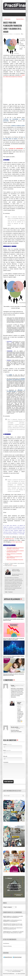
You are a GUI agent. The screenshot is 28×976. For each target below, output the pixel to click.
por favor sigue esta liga (16, 541)
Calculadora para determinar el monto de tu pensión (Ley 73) (12, 928)
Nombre (7, 744)
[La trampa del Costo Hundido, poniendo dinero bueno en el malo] (14, 618)
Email (7, 750)
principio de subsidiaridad (16, 148)
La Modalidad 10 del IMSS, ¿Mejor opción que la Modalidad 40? (13, 917)
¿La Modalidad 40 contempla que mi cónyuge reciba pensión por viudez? (13, 932)
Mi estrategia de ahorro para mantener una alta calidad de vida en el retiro (12, 924)
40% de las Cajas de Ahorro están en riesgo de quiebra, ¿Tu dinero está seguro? (13, 639)
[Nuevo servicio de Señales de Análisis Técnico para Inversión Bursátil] (14, 655)
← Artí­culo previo (6, 19)
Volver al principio (21, 973)
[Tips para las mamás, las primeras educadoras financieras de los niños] (14, 672)
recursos (10, 564)
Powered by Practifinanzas (8, 973)
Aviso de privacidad (16, 971)
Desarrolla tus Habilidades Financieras (15, 559)
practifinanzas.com (9, 538)
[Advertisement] (14, 91)
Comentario (5, 762)
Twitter (6, 592)
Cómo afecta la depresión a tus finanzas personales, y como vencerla (15, 548)
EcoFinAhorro (6, 943)
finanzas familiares (13, 563)
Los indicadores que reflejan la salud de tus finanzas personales (15, 551)
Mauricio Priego (15, 575)
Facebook (10, 592)
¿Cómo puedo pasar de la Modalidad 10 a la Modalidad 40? (12, 921)
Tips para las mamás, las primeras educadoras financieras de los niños (13, 674)
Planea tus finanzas (7, 946)
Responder (13, 686)
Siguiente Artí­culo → (20, 19)
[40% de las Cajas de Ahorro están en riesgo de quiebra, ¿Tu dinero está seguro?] (14, 637)
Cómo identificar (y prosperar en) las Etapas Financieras (14, 557)
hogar (19, 563)
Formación (15, 565)
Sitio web (5, 756)
